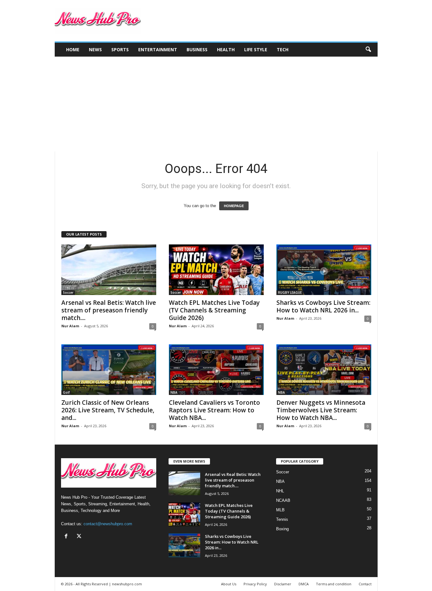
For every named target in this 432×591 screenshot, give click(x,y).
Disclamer (282, 584)
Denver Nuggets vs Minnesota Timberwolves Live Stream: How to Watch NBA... (320, 410)
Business (197, 49)
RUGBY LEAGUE (290, 292)
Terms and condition (333, 584)
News (95, 49)
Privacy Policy (255, 584)
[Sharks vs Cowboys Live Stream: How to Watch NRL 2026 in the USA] (323, 269)
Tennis (282, 519)
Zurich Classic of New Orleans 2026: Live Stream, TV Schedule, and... (107, 410)
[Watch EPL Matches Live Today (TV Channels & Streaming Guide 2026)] (216, 269)
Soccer (68, 292)
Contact (365, 584)
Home (72, 49)
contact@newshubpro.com (107, 523)
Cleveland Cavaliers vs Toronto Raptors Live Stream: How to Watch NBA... (214, 410)
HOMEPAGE (234, 206)
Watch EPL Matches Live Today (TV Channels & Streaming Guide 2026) (214, 310)
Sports (120, 49)
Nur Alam (70, 325)
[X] (80, 536)
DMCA (304, 584)
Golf (66, 392)
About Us (228, 584)
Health (226, 49)
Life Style (255, 49)
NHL (280, 491)
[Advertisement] (216, 104)
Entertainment (157, 49)
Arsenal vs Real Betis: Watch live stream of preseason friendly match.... (108, 310)
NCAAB (283, 500)
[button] (368, 50)
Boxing (282, 528)
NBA (173, 392)
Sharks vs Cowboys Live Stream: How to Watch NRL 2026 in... (323, 306)
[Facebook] (67, 536)
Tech (282, 49)
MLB (280, 510)
